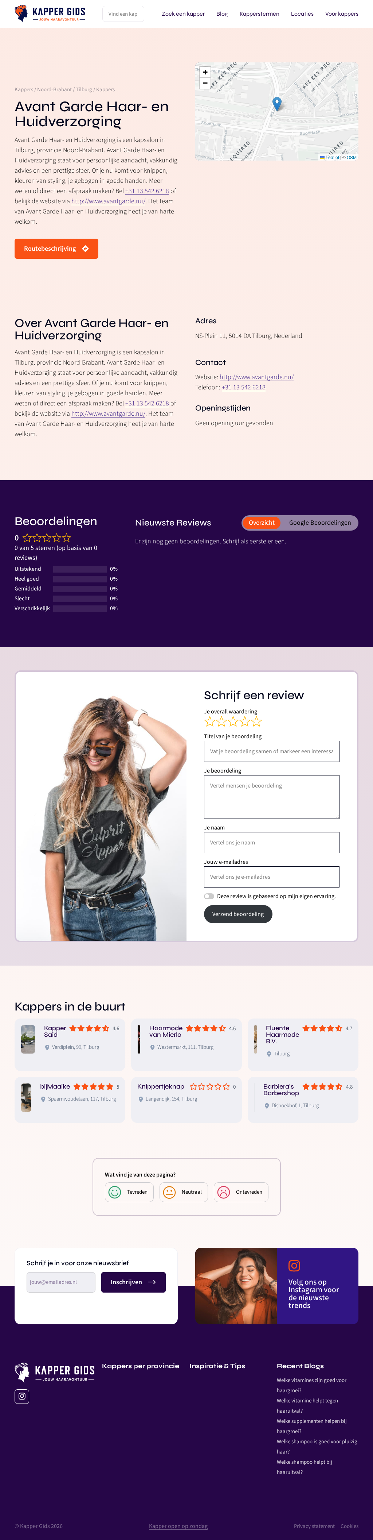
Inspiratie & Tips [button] (217, 1366)
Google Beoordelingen (320, 522)
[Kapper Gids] (50, 14)
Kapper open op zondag (178, 1526)
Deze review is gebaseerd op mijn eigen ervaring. (276, 896)
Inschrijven (126, 1282)
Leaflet (332, 157)
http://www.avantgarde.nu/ (108, 201)
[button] (277, 104)
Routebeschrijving (50, 248)
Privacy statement (314, 1526)
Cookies (349, 1526)
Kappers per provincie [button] (140, 1366)
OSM (352, 157)
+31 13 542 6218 (147, 191)
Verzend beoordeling (238, 914)
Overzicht (262, 522)
